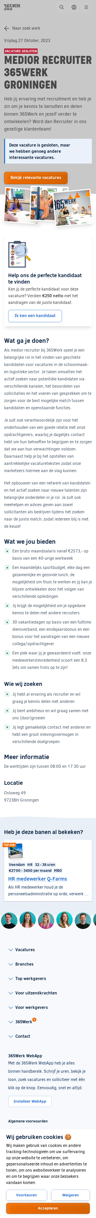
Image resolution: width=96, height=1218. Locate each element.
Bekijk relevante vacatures (35, 177)
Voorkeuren (26, 1194)
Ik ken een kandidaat (35, 315)
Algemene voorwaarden (28, 1121)
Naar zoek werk (26, 28)
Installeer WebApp (30, 1101)
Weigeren (70, 1194)
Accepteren (48, 1208)
